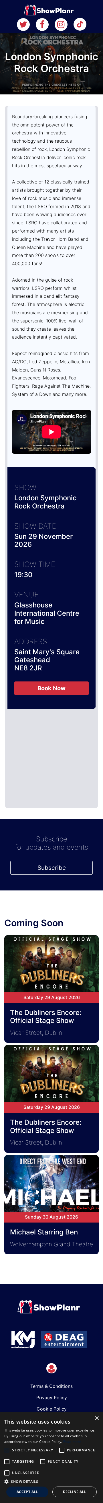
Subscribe (51, 867)
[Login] (51, 1368)
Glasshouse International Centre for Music (46, 613)
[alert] (51, 1457)
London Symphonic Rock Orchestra (45, 502)
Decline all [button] (74, 1491)
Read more (72, 1441)
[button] (51, 1481)
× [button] (96, 1418)
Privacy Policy (51, 1397)
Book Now (51, 688)
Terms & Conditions (51, 1386)
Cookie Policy (52, 1409)
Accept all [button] (27, 1491)
